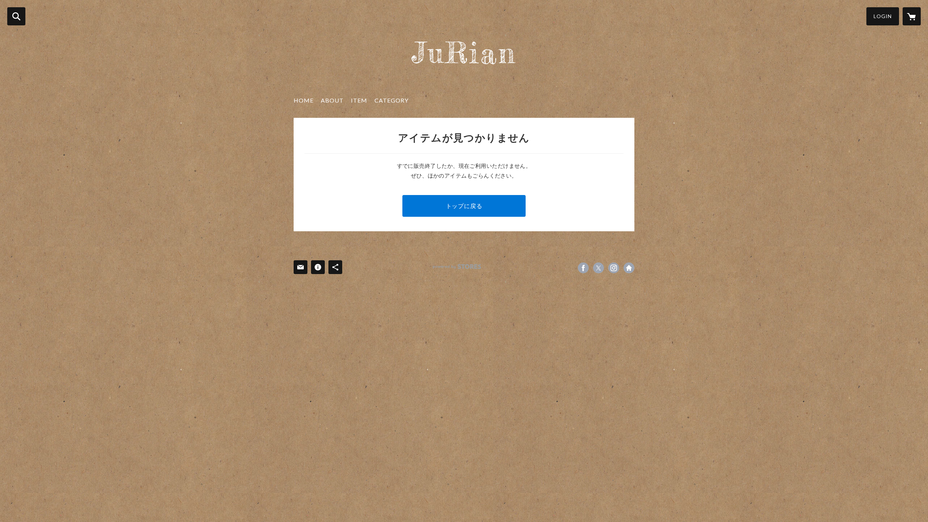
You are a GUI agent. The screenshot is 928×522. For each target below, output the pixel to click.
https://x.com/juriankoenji (598, 267)
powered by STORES (457, 266)
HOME (304, 100)
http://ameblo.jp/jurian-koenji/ (629, 267)
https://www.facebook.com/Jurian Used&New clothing (583, 267)
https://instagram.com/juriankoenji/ (613, 267)
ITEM (359, 100)
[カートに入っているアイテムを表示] (912, 16)
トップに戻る (464, 205)
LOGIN (883, 16)
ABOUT (332, 100)
